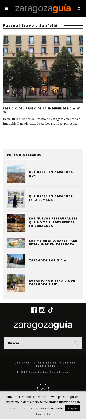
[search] (76, 343)
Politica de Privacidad (57, 362)
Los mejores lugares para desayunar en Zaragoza (53, 242)
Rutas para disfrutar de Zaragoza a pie (52, 282)
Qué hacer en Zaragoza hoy (51, 173)
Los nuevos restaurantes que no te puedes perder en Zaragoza (53, 221)
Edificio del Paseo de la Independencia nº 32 (41, 110)
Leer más (43, 414)
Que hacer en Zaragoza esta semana (51, 198)
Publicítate (46, 365)
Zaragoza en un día (47, 260)
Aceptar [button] (72, 408)
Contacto (22, 362)
